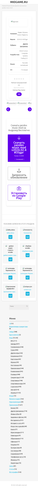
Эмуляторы (14, 463)
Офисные (14, 441)
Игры (11, 338)
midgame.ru (19, 1)
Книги (13, 429)
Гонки (13, 350)
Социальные (15, 454)
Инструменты (15, 420)
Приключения (15, 368)
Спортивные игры (17, 383)
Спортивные (15, 380)
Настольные (15, 365)
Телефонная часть (17, 457)
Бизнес (13, 408)
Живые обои (15, 414)
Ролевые (14, 374)
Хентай (13, 390)
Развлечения (15, 371)
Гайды (11, 332)
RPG (12, 341)
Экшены (13, 393)
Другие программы (17, 411)
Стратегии (14, 386)
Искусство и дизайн (17, 426)
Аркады (13, 344)
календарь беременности (10, 273)
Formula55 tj (27, 233)
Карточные (14, 359)
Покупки (13, 444)
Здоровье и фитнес (17, 417)
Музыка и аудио (14, 399)
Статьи (11, 469)
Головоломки (15, 347)
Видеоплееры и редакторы (18, 326)
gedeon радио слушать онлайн (10, 255)
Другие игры (15, 353)
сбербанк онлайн (27, 251)
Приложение (13, 405)
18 (10, 323)
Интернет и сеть (16, 423)
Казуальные (15, 356)
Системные (14, 451)
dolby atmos (10, 233)
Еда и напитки (14, 335)
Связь (11, 466)
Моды (11, 396)
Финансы (14, 460)
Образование (15, 438)
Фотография (13, 472)
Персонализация (15, 402)
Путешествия (15, 448)
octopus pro (27, 289)
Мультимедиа (15, 432)
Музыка (13, 362)
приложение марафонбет (10, 292)
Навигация (14, 435)
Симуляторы (15, 377)
